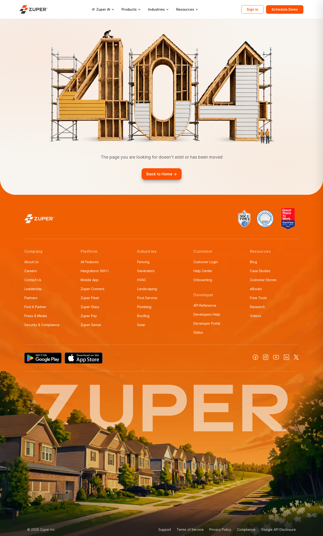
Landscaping (147, 289)
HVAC (141, 280)
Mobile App (90, 280)
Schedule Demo (284, 9)
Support (164, 529)
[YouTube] (276, 357)
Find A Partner (35, 307)
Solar (141, 325)
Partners (30, 298)
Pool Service (147, 298)
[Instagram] (265, 357)
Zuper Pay (89, 316)
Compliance (246, 529)
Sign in (252, 9)
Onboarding (202, 280)
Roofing (143, 316)
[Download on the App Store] (84, 358)
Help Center (202, 271)
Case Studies (260, 271)
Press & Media (35, 316)
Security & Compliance (42, 325)
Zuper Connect (92, 289)
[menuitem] (102, 9)
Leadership (33, 289)
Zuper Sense (91, 325)
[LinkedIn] (286, 357)
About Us (31, 262)
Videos (255, 316)
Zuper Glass (90, 307)
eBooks (256, 289)
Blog (253, 262)
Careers (30, 271)
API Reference (204, 305)
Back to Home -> (161, 174)
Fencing (143, 262)
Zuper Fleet (90, 298)
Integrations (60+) (95, 271)
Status (198, 332)
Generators (146, 271)
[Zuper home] (34, 9)
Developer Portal (206, 323)
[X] (296, 357)
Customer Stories (263, 280)
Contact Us (32, 280)
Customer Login (205, 262)
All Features (90, 262)
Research (257, 307)
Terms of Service (190, 529)
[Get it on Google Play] (43, 358)
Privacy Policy (220, 529)
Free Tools (258, 298)
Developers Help (206, 314)
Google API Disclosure (278, 529)
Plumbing (144, 307)
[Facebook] (255, 357)
